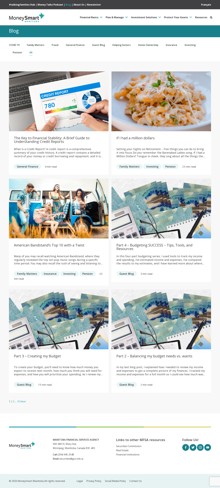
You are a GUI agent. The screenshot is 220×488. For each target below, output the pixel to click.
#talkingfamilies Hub (22, 4)
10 (18, 401)
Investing (190, 45)
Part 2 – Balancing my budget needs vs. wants (154, 356)
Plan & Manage (115, 17)
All (30, 52)
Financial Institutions (127, 454)
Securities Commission (128, 446)
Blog (68, 4)
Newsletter (94, 4)
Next (23, 401)
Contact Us (135, 481)
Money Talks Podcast (50, 4)
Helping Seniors (121, 45)
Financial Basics (89, 17)
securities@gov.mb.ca (71, 458)
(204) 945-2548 (65, 454)
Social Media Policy (115, 481)
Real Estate (122, 450)
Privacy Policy (93, 481)
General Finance (75, 45)
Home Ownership (148, 45)
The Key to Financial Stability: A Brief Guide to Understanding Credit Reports (51, 140)
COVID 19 (14, 45)
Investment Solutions (144, 17)
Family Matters (35, 45)
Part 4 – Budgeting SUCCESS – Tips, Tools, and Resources (154, 247)
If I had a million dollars (135, 138)
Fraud (55, 45)
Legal (80, 481)
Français (206, 4)
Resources (201, 17)
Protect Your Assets (176, 17)
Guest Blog (98, 45)
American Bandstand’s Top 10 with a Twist (49, 245)
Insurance (171, 45)
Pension (17, 52)
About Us (78, 4)
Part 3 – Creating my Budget (37, 356)
